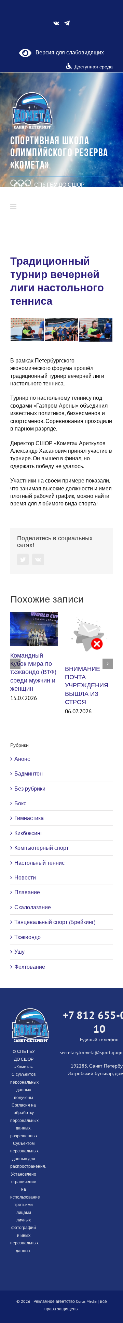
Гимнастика (29, 818)
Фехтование (29, 966)
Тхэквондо (27, 937)
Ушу (19, 951)
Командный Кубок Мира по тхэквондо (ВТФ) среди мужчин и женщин (33, 671)
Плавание (27, 892)
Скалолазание (32, 907)
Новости (25, 877)
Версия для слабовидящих (67, 52)
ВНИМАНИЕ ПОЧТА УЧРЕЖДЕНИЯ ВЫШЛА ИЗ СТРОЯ (86, 685)
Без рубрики (29, 788)
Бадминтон (28, 773)
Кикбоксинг (28, 833)
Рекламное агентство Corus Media (65, 1301)
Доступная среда (93, 67)
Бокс (20, 803)
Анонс (22, 758)
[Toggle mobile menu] (13, 206)
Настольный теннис (39, 862)
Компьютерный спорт (41, 847)
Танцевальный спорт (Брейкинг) (54, 921)
